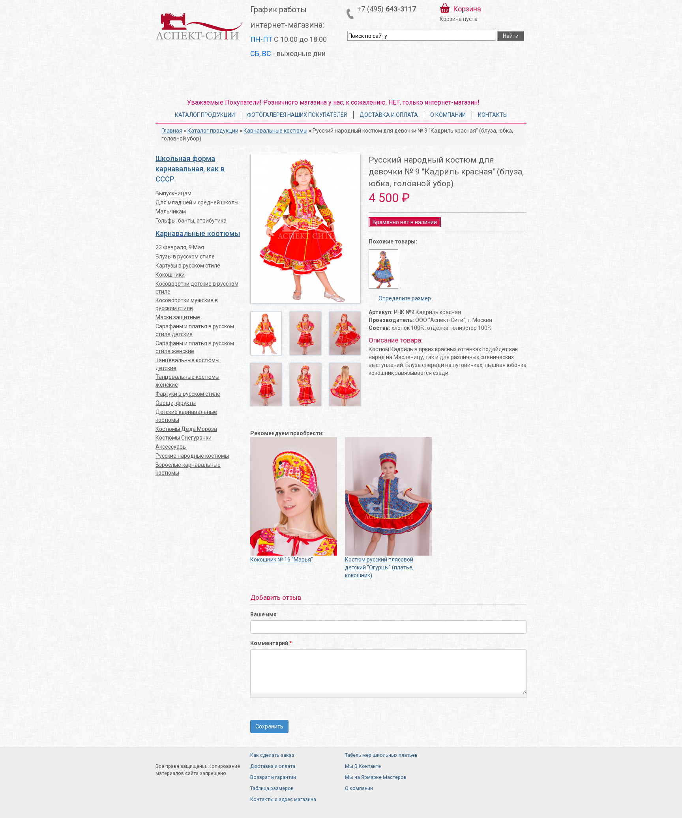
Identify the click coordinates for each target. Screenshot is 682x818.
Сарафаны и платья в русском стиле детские (195, 330)
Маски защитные (178, 317)
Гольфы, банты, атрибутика (191, 220)
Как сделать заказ (272, 755)
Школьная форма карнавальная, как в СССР (190, 168)
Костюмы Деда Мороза (186, 429)
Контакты (493, 115)
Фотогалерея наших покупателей (297, 115)
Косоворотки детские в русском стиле (197, 288)
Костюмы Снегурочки (184, 437)
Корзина (467, 9)
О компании (448, 115)
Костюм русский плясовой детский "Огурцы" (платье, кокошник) (379, 567)
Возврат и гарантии (273, 777)
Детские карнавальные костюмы (186, 416)
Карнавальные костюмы (275, 130)
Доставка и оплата (389, 115)
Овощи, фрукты (176, 403)
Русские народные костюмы (192, 456)
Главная (171, 130)
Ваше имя (263, 614)
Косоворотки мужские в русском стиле (187, 304)
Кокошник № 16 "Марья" (281, 559)
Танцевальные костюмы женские (187, 381)
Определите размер (404, 298)
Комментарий (271, 643)
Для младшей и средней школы (197, 202)
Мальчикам (171, 211)
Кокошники (170, 274)
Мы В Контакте (363, 766)
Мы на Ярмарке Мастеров (376, 777)
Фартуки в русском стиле (188, 394)
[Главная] (199, 26)
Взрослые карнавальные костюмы (188, 469)
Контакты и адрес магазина (283, 799)
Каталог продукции (205, 115)
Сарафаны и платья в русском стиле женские (195, 347)
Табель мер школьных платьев (381, 755)
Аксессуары (171, 447)
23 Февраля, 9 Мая (180, 247)
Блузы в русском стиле (185, 256)
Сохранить (269, 726)
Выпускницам (173, 193)
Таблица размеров (272, 788)
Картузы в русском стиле (188, 265)
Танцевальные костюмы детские (187, 364)
